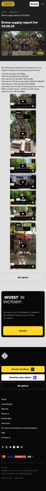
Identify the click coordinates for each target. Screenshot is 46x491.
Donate (34, 4)
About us (5, 414)
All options (23, 386)
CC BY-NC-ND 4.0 (25, 473)
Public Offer (18, 478)
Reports (13, 12)
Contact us (6, 438)
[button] (42, 4)
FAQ (3, 433)
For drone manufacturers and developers (19, 428)
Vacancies (5, 423)
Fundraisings (6, 404)
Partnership (6, 418)
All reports (23, 277)
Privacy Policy (6, 478)
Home (3, 12)
